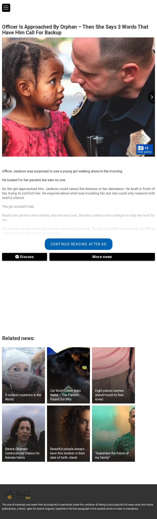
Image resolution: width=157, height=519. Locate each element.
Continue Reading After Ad (78, 244)
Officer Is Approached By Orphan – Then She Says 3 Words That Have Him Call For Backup (75, 30)
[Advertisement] (53, 295)
